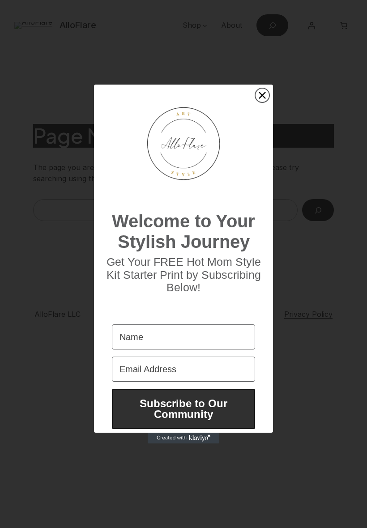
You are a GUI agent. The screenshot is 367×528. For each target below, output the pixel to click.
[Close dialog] (262, 95)
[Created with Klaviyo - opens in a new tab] (183, 438)
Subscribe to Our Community (183, 408)
